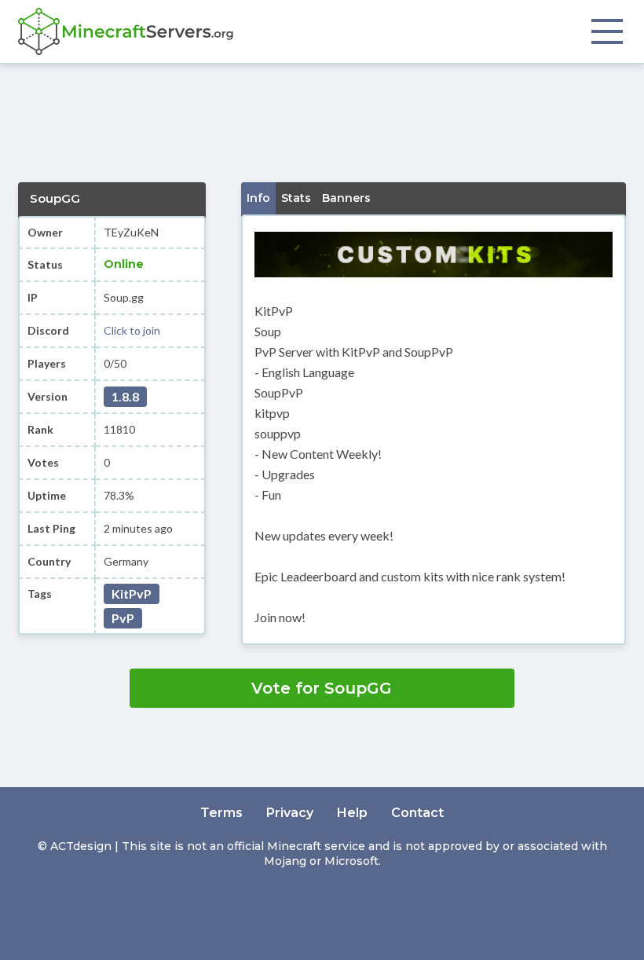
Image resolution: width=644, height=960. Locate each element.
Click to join (132, 330)
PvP (123, 617)
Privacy (289, 812)
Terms (221, 812)
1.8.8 (125, 396)
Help (352, 812)
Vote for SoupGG (321, 688)
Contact (417, 812)
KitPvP (132, 593)
